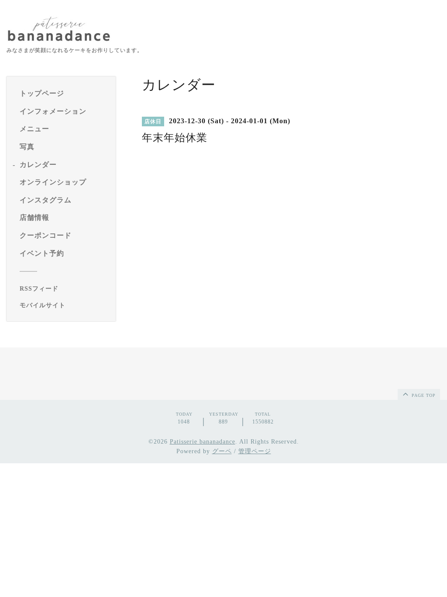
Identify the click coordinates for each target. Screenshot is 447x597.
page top (423, 395)
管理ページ (254, 451)
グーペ (222, 451)
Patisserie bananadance (202, 441)
